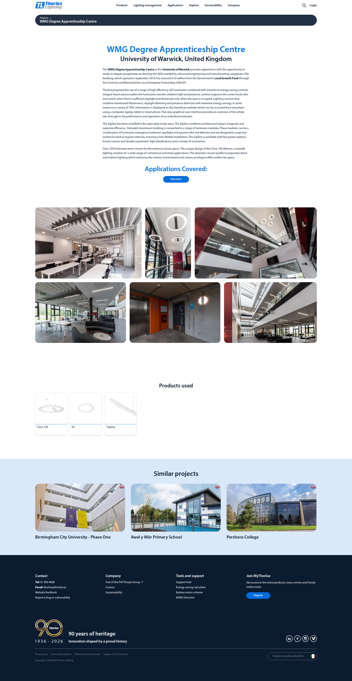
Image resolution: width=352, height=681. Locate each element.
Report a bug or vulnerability (52, 597)
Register (258, 595)
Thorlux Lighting (65, 660)
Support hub (183, 582)
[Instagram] (305, 639)
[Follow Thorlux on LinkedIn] (289, 639)
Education (176, 179)
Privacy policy (41, 654)
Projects (44, 18)
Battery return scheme (189, 592)
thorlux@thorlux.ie (55, 587)
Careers (110, 587)
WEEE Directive (185, 597)
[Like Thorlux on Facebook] (297, 639)
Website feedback (46, 592)
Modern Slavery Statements (88, 654)
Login (313, 5)
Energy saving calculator (191, 587)
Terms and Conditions (61, 654)
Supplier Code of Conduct (116, 654)
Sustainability (114, 592)
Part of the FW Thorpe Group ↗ (124, 582)
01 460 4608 (47, 582)
